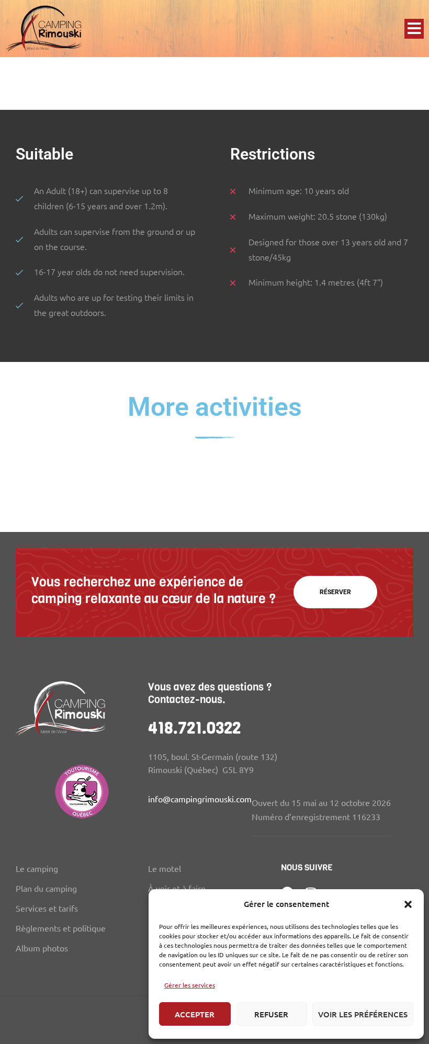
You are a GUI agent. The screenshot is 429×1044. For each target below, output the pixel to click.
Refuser (271, 1014)
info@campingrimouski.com (200, 798)
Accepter (194, 1014)
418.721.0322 (194, 728)
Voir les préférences (363, 1014)
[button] (408, 904)
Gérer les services (189, 985)
